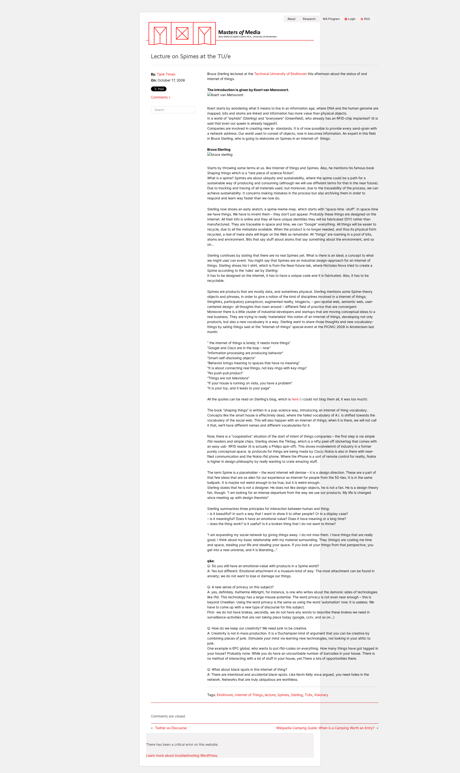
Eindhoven (225, 695)
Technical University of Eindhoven (280, 74)
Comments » (161, 97)
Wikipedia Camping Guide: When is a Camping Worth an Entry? (325, 728)
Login (352, 19)
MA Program (331, 19)
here (295, 399)
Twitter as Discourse (171, 728)
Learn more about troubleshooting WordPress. (182, 755)
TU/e (308, 695)
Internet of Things (249, 695)
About (291, 19)
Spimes (283, 695)
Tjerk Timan (166, 74)
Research (309, 19)
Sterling (297, 695)
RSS (367, 19)
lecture (270, 695)
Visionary (321, 695)
